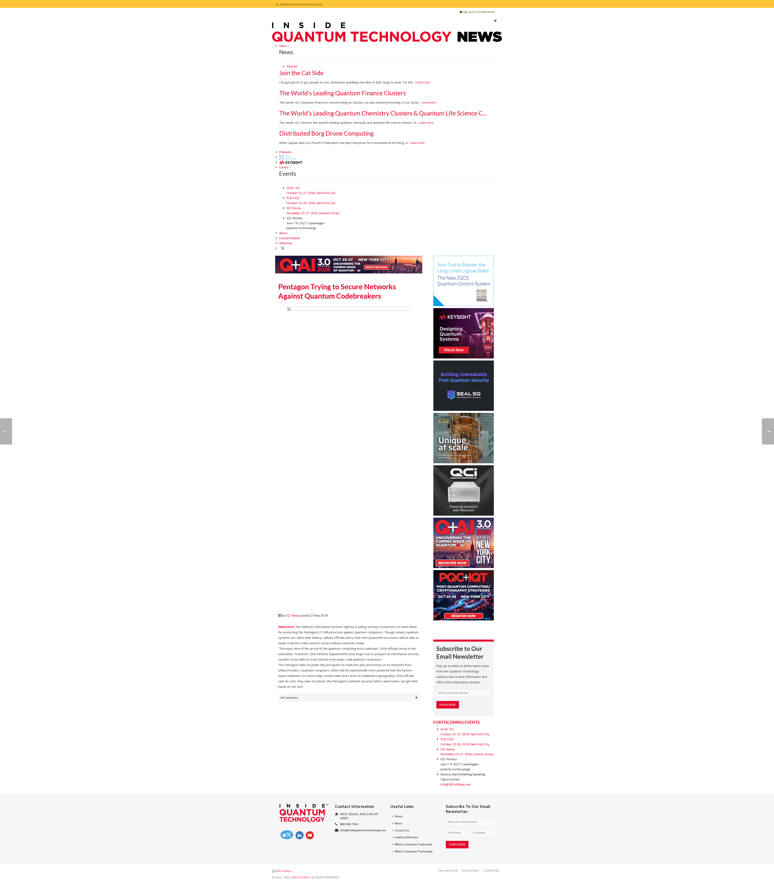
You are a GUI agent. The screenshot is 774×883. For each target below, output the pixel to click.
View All (291, 66)
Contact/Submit (289, 238)
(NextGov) (286, 627)
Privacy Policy (470, 870)
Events (284, 167)
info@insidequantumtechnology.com (301, 4)
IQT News (292, 615)
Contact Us (402, 830)
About (283, 233)
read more (422, 82)
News (283, 46)
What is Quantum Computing (413, 844)
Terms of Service (447, 870)
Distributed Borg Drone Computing (326, 133)
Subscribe (447, 704)
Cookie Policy (491, 870)
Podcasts (285, 152)
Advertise (285, 243)
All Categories (289, 697)
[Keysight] (290, 162)
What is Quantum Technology (414, 851)
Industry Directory (406, 837)
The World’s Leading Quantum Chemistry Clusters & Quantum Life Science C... (382, 113)
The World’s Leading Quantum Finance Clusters (342, 93)
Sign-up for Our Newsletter (479, 12)
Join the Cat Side (301, 72)
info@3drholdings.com (455, 784)
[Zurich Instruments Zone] (288, 157)
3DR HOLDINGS (300, 877)
